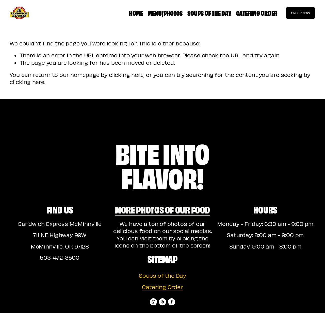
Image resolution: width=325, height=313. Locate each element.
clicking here (126, 74)
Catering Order (257, 12)
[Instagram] (153, 301)
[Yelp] (162, 301)
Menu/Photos (165, 12)
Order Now (300, 13)
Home (136, 12)
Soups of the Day (209, 12)
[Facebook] (171, 301)
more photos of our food (162, 209)
